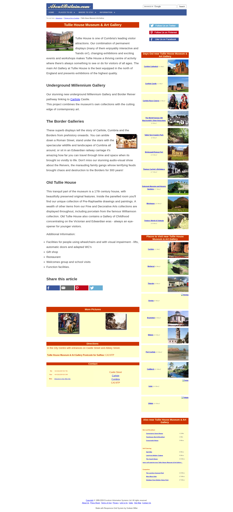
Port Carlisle (150, 352)
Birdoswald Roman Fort (154, 152)
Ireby (151, 386)
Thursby (151, 283)
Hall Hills (149, 452)
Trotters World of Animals (154, 221)
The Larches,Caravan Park (155, 473)
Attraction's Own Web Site (62, 379)
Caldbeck (150, 369)
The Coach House (152, 459)
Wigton (150, 335)
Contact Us (146, 503)
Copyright (89, 500)
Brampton (151, 318)
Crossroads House (152, 440)
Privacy (116, 503)
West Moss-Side (151, 476)
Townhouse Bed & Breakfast (155, 437)
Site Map (137, 503)
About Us (85, 503)
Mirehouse (151, 203)
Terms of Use (106, 503)
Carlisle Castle (151, 84)
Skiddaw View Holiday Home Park (157, 480)
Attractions (59, 18)
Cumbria (116, 379)
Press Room (95, 503)
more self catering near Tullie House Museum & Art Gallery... (162, 462)
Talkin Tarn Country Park (154, 135)
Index (131, 503)
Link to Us (124, 503)
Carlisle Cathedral (151, 66)
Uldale (150, 403)
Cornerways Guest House (154, 433)
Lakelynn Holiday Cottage (154, 455)
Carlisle (75, 99)
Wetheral (151, 266)
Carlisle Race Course (151, 101)
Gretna (151, 301)
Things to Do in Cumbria (71, 18)
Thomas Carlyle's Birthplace (154, 169)
